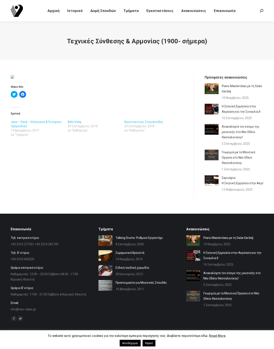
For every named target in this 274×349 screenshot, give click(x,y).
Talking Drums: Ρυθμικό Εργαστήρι (139, 237)
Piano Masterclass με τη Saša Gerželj (242, 88)
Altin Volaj (74, 122)
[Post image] (212, 88)
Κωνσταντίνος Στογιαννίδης (143, 122)
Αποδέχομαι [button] (130, 343)
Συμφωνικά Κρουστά (130, 252)
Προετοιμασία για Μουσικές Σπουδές (141, 282)
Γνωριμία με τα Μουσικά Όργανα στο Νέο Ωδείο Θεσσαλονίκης (238, 157)
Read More (217, 336)
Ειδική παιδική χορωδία (132, 267)
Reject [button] (149, 343)
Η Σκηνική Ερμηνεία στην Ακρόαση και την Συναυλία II (241, 109)
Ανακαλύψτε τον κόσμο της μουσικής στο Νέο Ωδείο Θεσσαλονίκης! (240, 132)
